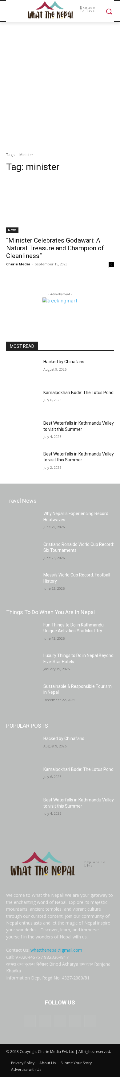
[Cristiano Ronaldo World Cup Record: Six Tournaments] (22, 553)
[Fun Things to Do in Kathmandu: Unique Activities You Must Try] (22, 633)
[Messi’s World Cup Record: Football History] (22, 583)
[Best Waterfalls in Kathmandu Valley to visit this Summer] (22, 431)
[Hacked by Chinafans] (22, 370)
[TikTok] (60, 1021)
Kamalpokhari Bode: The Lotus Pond (78, 392)
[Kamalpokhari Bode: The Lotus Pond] (22, 401)
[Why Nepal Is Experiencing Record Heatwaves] (22, 522)
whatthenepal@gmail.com (56, 950)
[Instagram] (45, 1021)
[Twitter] (75, 1021)
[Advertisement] (60, 85)
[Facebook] (30, 1021)
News (12, 230)
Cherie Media (18, 264)
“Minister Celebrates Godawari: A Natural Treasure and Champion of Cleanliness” (55, 248)
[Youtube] (90, 1021)
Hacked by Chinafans (63, 361)
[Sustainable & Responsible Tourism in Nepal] (22, 695)
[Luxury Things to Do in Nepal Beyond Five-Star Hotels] (22, 664)
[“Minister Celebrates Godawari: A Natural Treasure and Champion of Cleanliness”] (60, 206)
